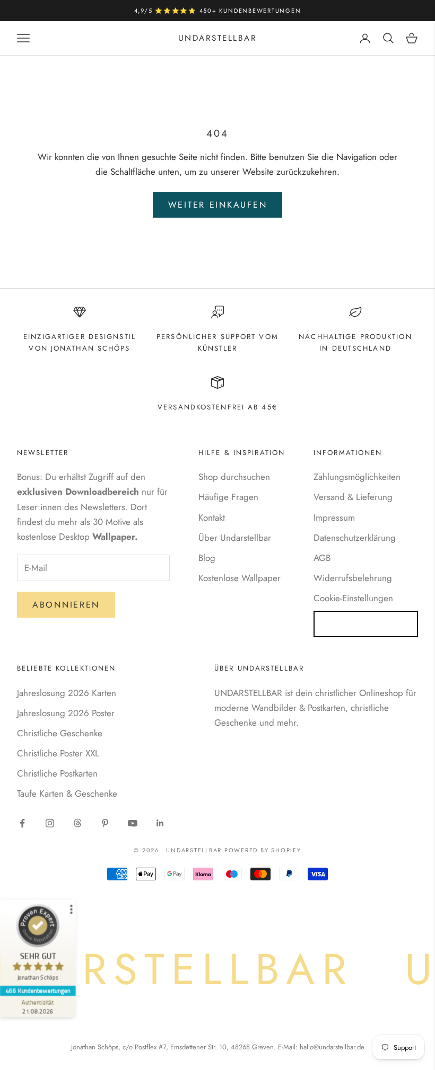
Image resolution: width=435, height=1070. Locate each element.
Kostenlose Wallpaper (239, 578)
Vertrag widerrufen (365, 624)
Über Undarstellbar (234, 537)
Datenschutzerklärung (355, 537)
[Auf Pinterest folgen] (105, 823)
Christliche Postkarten (57, 773)
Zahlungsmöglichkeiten (357, 476)
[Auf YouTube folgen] (132, 823)
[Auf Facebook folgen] (22, 823)
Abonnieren (66, 605)
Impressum (334, 517)
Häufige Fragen (228, 497)
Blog (206, 557)
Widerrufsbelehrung (353, 578)
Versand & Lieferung (353, 497)
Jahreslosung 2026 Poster (66, 713)
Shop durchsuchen (234, 476)
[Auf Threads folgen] (77, 823)
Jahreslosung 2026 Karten (66, 692)
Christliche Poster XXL (58, 753)
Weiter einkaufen (217, 205)
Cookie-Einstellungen (353, 598)
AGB (322, 557)
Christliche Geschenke (59, 733)
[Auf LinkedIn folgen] (160, 823)
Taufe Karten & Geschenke (67, 793)
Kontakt (211, 517)
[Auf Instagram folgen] (50, 823)
